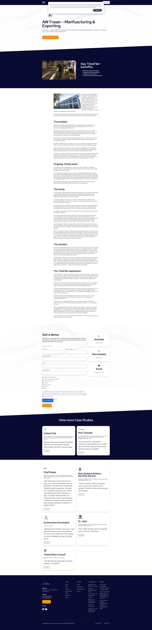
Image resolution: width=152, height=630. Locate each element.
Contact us (68, 595)
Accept (97, 10)
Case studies (91, 582)
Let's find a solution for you (50, 37)
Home (66, 584)
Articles (102, 582)
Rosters (79, 591)
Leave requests (80, 589)
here (70, 317)
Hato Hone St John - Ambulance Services (93, 595)
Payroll (78, 584)
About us (67, 589)
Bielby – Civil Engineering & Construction (91, 601)
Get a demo (106, 2)
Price (66, 587)
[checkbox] (64, 383)
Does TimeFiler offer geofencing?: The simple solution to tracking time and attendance (105, 595)
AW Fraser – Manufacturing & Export (92, 590)
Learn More (46, 450)
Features (79, 582)
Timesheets (80, 587)
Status (66, 597)
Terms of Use (107, 623)
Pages (67, 582)
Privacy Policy (98, 623)
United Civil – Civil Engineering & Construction (92, 610)
